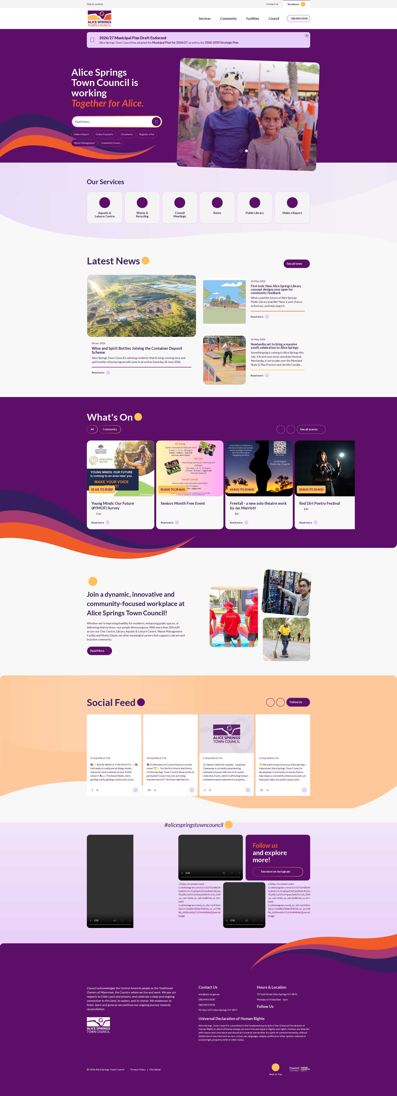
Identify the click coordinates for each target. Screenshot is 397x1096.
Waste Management (84, 142)
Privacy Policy (138, 1069)
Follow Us (296, 702)
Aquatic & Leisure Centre (105, 214)
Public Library (255, 213)
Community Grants (110, 142)
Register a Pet (146, 134)
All (92, 429)
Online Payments (104, 134)
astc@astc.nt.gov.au (209, 994)
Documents (127, 134)
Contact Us (272, 3)
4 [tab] (257, 150)
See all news (294, 263)
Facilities (252, 18)
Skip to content (95, 3)
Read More (97, 650)
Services (205, 18)
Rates (217, 213)
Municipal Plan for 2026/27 (169, 42)
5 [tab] (262, 150)
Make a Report (81, 134)
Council (274, 18)
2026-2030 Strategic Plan (221, 42)
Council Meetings (180, 214)
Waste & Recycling (142, 214)
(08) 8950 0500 (299, 18)
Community (228, 18)
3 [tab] (251, 150)
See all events (309, 429)
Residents (293, 4)
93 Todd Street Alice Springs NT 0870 (277, 994)
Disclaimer (155, 1069)
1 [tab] (241, 150)
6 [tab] (267, 150)
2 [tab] (246, 150)
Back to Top (275, 1074)
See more (275, 871)
